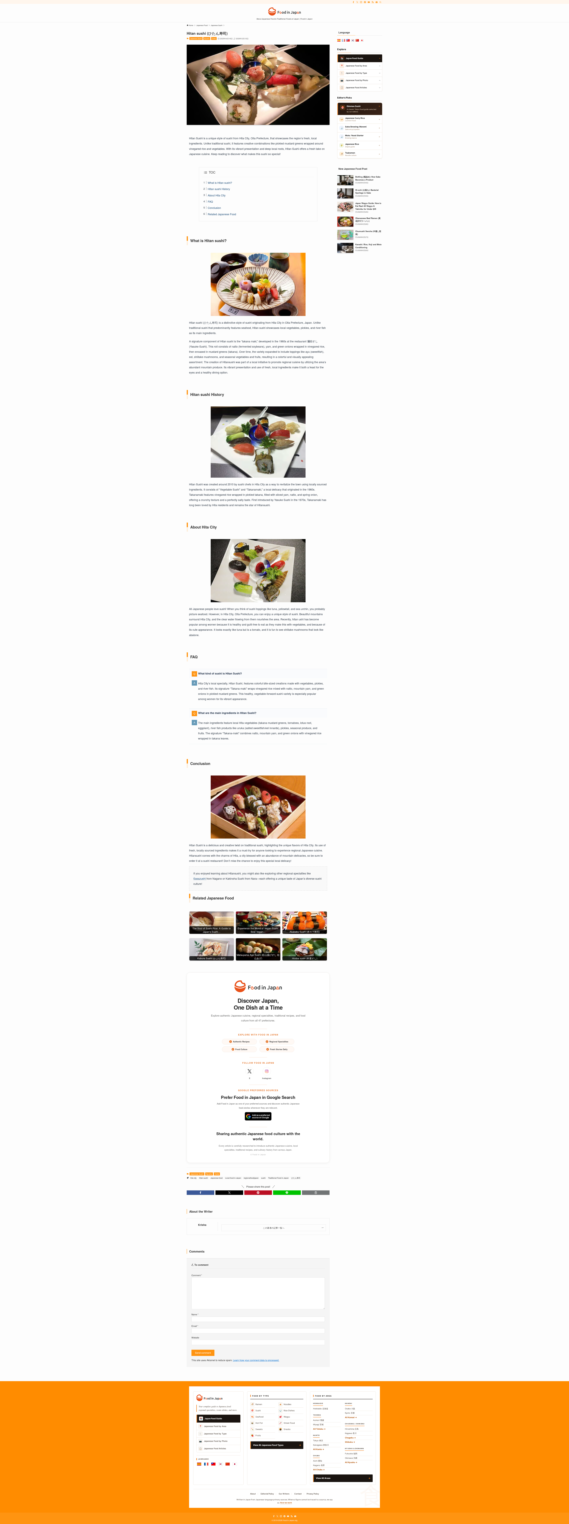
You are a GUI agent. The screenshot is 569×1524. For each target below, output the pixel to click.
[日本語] (235, 1464)
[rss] (373, 2)
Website (195, 1337)
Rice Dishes (287, 1410)
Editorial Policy (267, 1494)
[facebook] (353, 2)
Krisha (202, 1224)
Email (194, 1325)
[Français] (206, 1464)
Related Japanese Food (222, 214)
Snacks (284, 1429)
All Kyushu (350, 1462)
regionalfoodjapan (251, 1178)
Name (195, 1314)
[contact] (376, 2)
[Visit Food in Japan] (258, 986)
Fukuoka (351, 1453)
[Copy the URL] (316, 1192)
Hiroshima (352, 1429)
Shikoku (349, 1442)
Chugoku (349, 1437)
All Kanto (317, 1449)
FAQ (210, 201)
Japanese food (217, 1178)
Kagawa (351, 1433)
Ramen (256, 1404)
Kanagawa (321, 1445)
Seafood (257, 1416)
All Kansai (350, 1417)
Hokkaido (320, 1408)
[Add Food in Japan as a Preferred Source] (258, 1116)
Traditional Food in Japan (278, 1178)
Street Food (287, 1423)
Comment (196, 1275)
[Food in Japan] (284, 11)
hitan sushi (203, 1178)
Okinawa (351, 1458)
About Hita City (217, 195)
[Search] (380, 2)
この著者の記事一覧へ (273, 1227)
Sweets (257, 1429)
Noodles (285, 1404)
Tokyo (318, 1440)
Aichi (317, 1461)
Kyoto (350, 1413)
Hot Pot (257, 1423)
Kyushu (207, 38)
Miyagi (318, 1424)
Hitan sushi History (219, 189)
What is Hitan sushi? (220, 183)
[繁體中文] (213, 1464)
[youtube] (369, 2)
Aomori (318, 1420)
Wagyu (284, 1416)
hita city (193, 1178)
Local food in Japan (233, 1178)
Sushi (256, 1410)
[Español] (199, 1464)
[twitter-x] (357, 2)
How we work (286, 1503)
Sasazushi (199, 878)
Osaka (350, 1408)
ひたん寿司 (295, 1178)
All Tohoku (318, 1429)
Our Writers (284, 1494)
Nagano (319, 1465)
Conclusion (214, 208)
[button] (200, 1192)
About (253, 1494)
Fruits (256, 1435)
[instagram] (361, 2)
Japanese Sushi (196, 38)
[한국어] (220, 1464)
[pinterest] (365, 2)
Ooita (214, 38)
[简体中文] (227, 1464)
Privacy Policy (313, 1494)
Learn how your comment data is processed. (256, 1360)
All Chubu (317, 1469)
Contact (298, 1494)
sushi (263, 1178)
